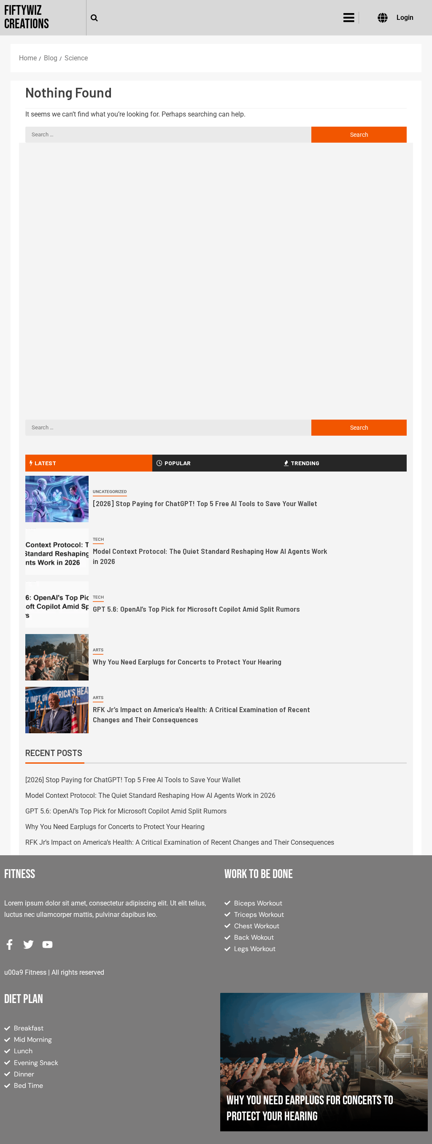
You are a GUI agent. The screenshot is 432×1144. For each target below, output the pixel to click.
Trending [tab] (305, 462)
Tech (98, 539)
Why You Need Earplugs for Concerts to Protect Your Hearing (187, 661)
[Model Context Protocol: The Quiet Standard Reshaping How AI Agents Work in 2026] (57, 552)
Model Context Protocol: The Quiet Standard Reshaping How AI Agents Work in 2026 (150, 796)
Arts (98, 650)
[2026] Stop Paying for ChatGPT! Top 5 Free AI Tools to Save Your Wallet (205, 503)
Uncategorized (110, 491)
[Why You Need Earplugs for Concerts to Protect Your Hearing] (57, 657)
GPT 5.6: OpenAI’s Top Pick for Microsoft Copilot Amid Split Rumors (196, 608)
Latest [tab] (45, 462)
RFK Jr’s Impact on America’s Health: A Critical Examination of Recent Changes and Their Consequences (179, 842)
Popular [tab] (178, 462)
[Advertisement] (216, 221)
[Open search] (94, 18)
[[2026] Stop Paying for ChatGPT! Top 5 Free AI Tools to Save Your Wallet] (57, 499)
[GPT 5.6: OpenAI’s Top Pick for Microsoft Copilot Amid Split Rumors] (57, 604)
